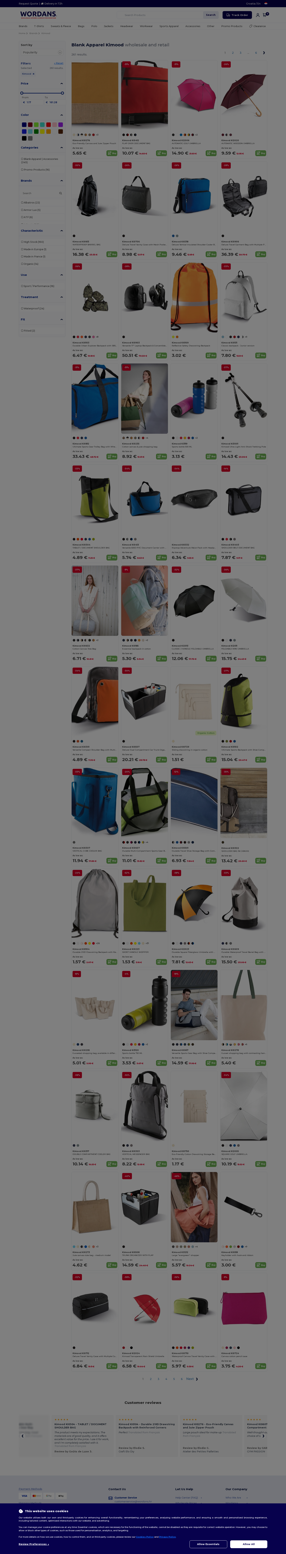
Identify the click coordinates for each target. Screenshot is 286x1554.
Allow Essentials (208, 1544)
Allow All (249, 1544)
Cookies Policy (145, 1537)
